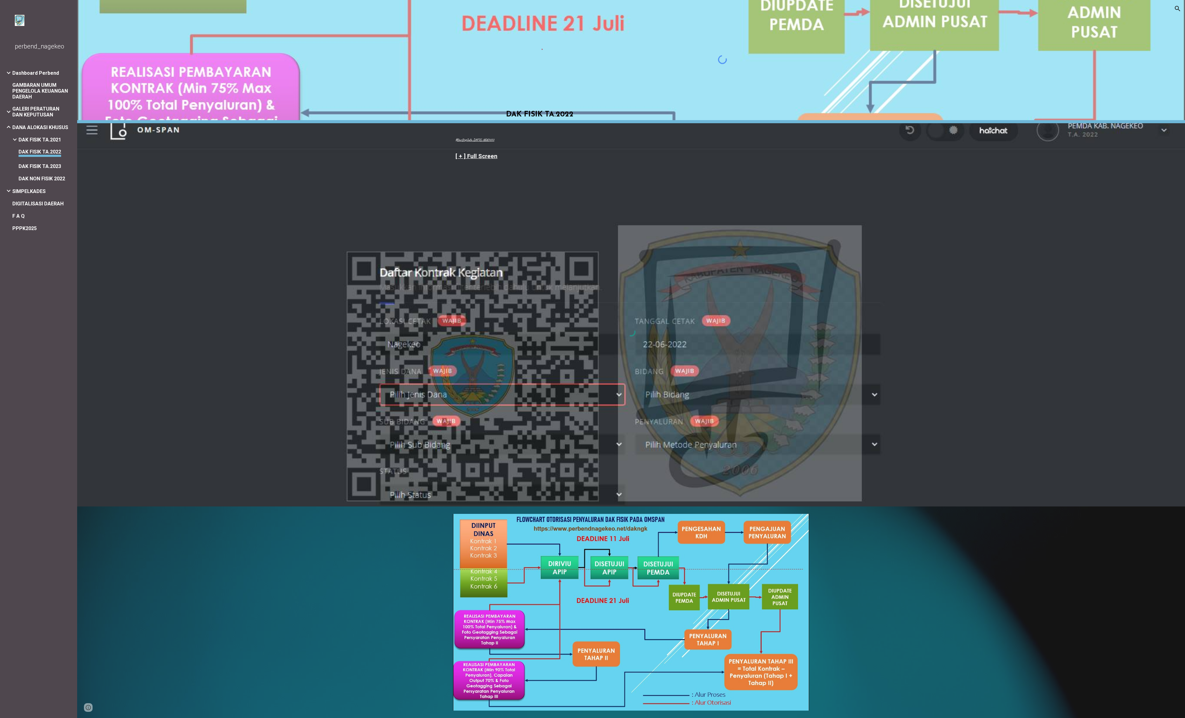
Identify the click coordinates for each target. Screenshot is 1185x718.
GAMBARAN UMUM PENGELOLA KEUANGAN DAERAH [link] (40, 91)
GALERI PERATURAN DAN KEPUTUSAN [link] (35, 112)
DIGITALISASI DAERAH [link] (38, 204)
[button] (1177, 8)
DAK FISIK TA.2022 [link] (40, 152)
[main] (539, 108)
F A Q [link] (18, 216)
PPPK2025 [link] (24, 228)
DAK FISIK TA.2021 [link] (40, 140)
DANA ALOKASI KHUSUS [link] (40, 127)
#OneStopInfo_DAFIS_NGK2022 (474, 140)
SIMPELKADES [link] (29, 191)
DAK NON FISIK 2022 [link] (42, 179)
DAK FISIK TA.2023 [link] (40, 166)
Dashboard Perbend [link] (35, 73)
